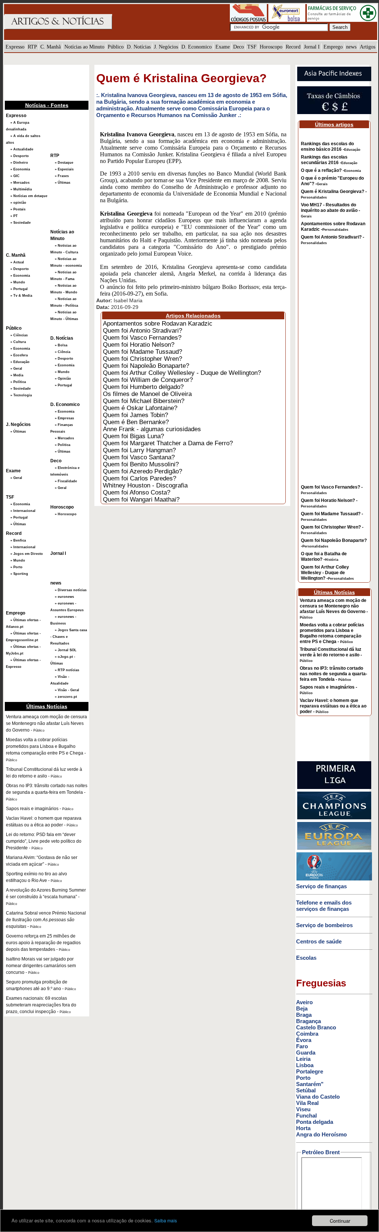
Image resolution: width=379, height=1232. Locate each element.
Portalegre (309, 1071)
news (351, 47)
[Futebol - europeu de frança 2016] (334, 879)
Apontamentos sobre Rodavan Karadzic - (333, 226)
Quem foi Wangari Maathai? (141, 499)
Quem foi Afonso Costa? (136, 492)
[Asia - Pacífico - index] (334, 79)
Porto (303, 1078)
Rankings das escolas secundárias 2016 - (329, 159)
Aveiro (304, 1002)
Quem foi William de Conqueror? (148, 379)
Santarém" (309, 1084)
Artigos (367, 47)
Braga (304, 1015)
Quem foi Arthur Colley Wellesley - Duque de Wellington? (182, 372)
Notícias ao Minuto (84, 47)
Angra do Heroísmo (321, 1134)
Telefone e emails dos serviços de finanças (324, 905)
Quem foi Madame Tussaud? (142, 351)
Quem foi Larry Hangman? (139, 450)
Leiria (303, 1059)
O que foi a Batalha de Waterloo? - (324, 556)
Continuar (340, 1220)
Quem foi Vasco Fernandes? (142, 337)
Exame (222, 47)
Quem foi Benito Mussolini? (141, 464)
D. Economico (196, 47)
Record (293, 47)
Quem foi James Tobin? (135, 415)
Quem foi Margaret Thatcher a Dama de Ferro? (168, 443)
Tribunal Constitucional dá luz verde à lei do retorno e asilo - (331, 655)
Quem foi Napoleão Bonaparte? (146, 365)
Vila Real (307, 1103)
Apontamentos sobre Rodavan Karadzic (157, 323)
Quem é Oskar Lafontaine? (140, 407)
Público (116, 47)
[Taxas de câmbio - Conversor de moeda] (334, 112)
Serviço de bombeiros (324, 925)
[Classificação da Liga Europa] (334, 848)
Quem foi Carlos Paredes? (139, 478)
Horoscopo (271, 47)
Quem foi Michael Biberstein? (143, 400)
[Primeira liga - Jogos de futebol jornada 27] (334, 787)
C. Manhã (50, 47)
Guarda (305, 1052)
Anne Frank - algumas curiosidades (152, 429)
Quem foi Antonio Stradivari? (142, 330)
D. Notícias (139, 47)
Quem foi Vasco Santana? (139, 457)
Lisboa (304, 1065)
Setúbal (306, 1090)
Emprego (333, 47)
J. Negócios (166, 47)
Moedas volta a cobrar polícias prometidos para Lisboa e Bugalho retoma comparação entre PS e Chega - (332, 633)
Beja (302, 1008)
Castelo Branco (316, 1027)
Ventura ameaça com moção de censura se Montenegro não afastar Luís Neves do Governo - (334, 608)
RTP (32, 47)
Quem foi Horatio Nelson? (138, 344)
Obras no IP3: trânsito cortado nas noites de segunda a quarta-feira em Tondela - (333, 674)
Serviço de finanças (321, 886)
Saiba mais (165, 1220)
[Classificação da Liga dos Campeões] (334, 817)
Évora (303, 1040)
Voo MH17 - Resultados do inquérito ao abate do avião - (330, 210)
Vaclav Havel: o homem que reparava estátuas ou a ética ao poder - (333, 706)
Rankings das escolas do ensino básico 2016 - (330, 146)
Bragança (308, 1021)
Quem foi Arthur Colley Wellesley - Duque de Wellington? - (327, 573)
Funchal (306, 1115)
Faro (302, 1046)
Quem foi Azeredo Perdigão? (142, 471)
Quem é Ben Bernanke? (136, 422)
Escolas (306, 958)
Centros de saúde (319, 941)
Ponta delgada (314, 1122)
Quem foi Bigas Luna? (133, 436)
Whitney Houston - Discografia (145, 485)
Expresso (15, 47)
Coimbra (307, 1033)
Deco (238, 47)
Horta (303, 1128)
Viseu (303, 1109)
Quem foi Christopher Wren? (142, 358)
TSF (251, 47)
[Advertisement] (41, 82)
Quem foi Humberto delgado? (143, 386)
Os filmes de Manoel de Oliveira (147, 393)
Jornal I (312, 47)
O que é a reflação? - (331, 170)
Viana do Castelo (318, 1096)
